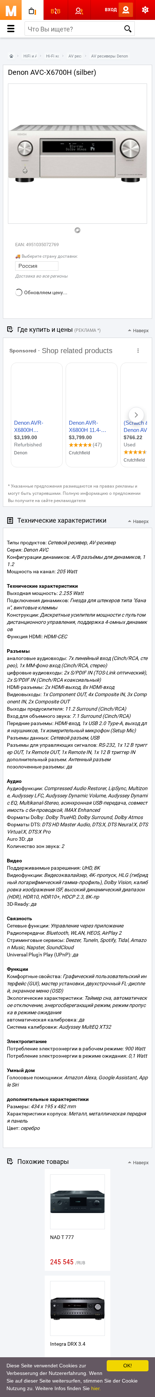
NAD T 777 (62, 1237)
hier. (96, 1388)
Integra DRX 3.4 (67, 1344)
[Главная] (11, 56)
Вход (111, 9)
